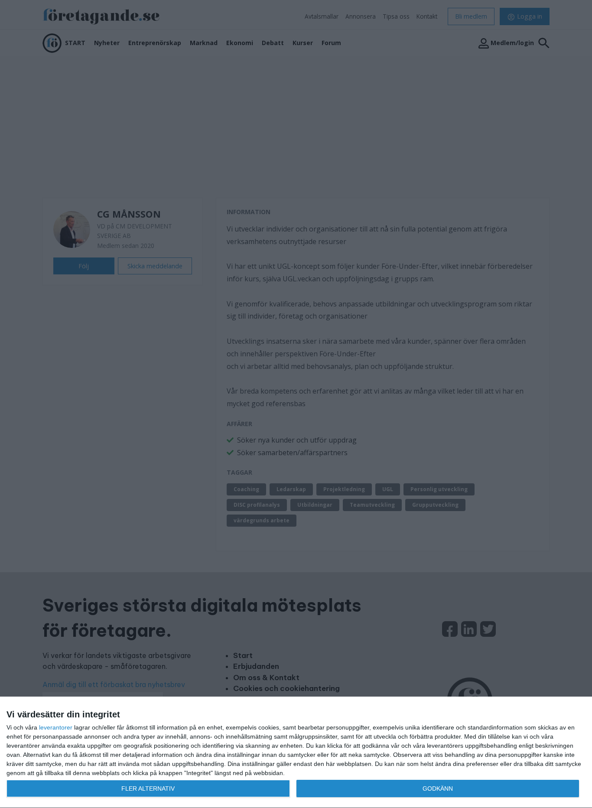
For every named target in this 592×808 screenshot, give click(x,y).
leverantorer (55, 727)
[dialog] (296, 752)
